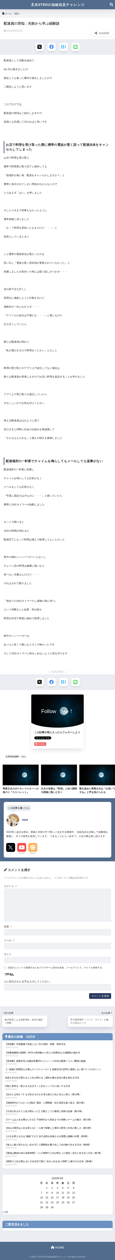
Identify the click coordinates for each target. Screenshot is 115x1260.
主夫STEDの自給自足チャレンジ (58, 5)
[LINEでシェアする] (75, 47)
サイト (8, 954)
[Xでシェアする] (39, 47)
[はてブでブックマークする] (63, 47)
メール (9, 940)
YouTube (22, 853)
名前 (8, 926)
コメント (10, 886)
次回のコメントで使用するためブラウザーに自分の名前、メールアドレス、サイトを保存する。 (56, 967)
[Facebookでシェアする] (51, 47)
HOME (59, 1247)
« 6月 (5, 1212)
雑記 (23, 756)
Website (33, 853)
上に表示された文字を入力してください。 (28, 981)
